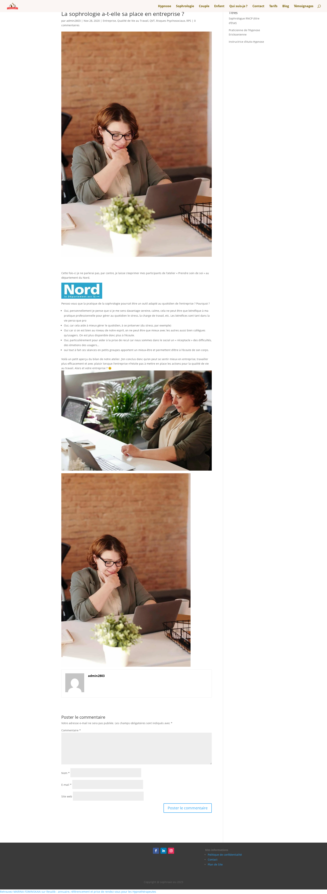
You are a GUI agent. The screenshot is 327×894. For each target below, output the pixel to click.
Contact (258, 6)
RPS (188, 20)
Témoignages (303, 6)
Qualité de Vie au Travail (132, 20)
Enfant (219, 6)
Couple (204, 6)
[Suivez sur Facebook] (156, 851)
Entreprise (109, 20)
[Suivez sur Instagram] (171, 851)
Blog (285, 6)
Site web (66, 796)
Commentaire (71, 730)
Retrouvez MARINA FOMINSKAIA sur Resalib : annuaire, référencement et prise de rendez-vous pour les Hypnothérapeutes (78, 891)
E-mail (66, 785)
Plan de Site (215, 864)
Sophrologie (185, 6)
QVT (152, 20)
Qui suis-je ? (238, 6)
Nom (65, 773)
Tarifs (273, 6)
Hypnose (164, 6)
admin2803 (73, 20)
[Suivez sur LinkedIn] (163, 851)
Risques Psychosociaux (170, 20)
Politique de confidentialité (225, 854)
